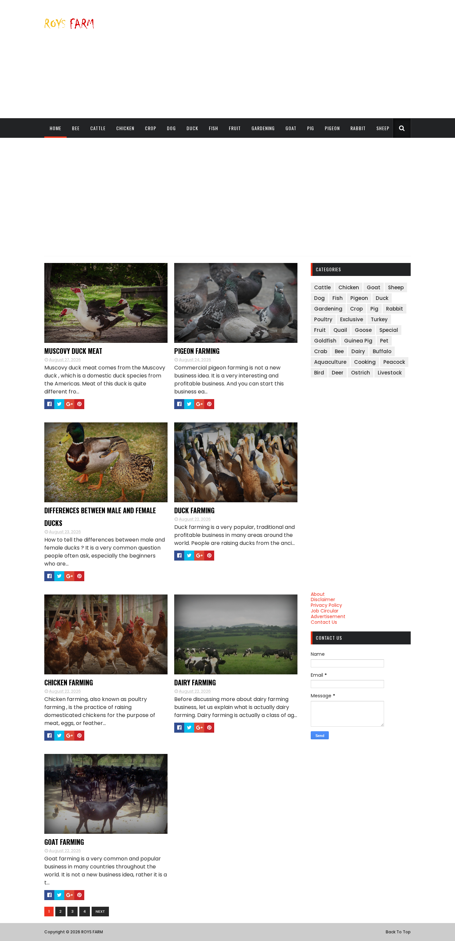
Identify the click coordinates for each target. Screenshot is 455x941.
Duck (192, 127)
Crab (320, 351)
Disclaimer (323, 599)
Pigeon (332, 127)
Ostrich (360, 372)
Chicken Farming (68, 682)
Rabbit (358, 127)
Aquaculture (330, 361)
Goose (363, 330)
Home (55, 127)
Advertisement (328, 616)
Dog (171, 127)
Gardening (263, 127)
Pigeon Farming (197, 351)
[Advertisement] (289, 59)
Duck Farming (194, 510)
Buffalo (382, 351)
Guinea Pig (358, 340)
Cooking (365, 361)
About (318, 594)
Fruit (235, 127)
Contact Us (324, 622)
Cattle (98, 127)
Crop (150, 127)
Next (100, 911)
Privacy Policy (326, 605)
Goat (290, 127)
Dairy (358, 351)
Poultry (323, 319)
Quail (340, 330)
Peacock (394, 361)
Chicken (125, 127)
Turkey (379, 319)
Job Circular (324, 610)
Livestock (390, 372)
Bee (76, 127)
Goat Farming (64, 842)
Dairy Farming (195, 682)
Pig (310, 127)
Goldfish (325, 340)
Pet (384, 340)
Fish (213, 127)
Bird (319, 372)
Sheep (382, 127)
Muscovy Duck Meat (73, 351)
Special (388, 330)
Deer (337, 372)
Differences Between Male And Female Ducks (100, 516)
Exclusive (351, 319)
